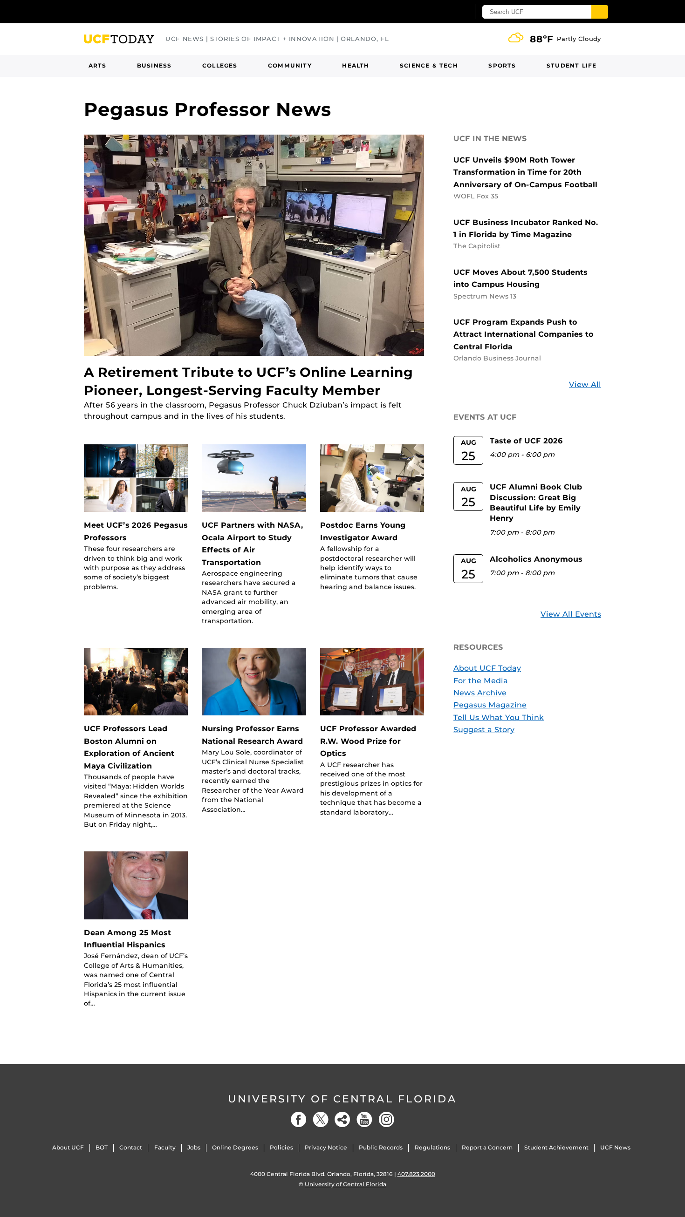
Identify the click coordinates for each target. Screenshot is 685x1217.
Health (355, 65)
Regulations (432, 1147)
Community (290, 65)
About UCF (68, 1147)
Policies (281, 1147)
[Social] (342, 1119)
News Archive (480, 692)
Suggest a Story (483, 729)
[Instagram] (386, 1119)
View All (585, 384)
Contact (130, 1147)
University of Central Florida (342, 1099)
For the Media (480, 680)
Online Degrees (235, 1147)
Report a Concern (487, 1147)
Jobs (193, 1147)
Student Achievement (556, 1147)
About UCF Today (487, 668)
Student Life (571, 65)
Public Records (381, 1147)
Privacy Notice (326, 1147)
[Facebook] (299, 1119)
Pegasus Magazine (490, 704)
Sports (502, 65)
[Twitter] (321, 1119)
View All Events (571, 614)
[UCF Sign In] (439, 12)
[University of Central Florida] (152, 11)
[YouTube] (364, 1119)
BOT (102, 1147)
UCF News (615, 1147)
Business (154, 65)
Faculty (165, 1147)
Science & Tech (429, 65)
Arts (98, 65)
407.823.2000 (416, 1173)
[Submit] (599, 12)
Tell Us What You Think (498, 717)
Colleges (220, 65)
